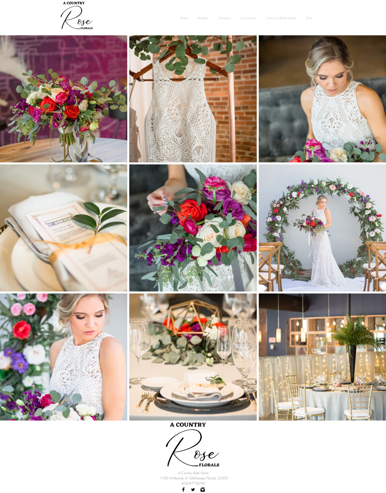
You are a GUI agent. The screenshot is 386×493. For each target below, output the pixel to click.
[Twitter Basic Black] (193, 489)
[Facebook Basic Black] (183, 489)
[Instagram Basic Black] (202, 489)
